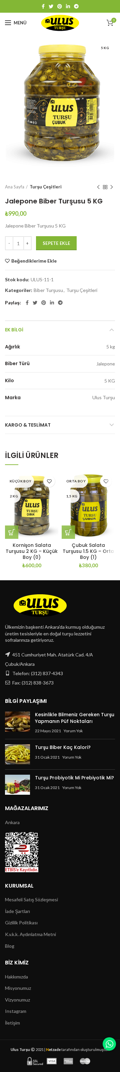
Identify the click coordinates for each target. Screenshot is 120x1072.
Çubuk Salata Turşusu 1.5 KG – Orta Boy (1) (88, 551)
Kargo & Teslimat (28, 425)
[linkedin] (68, 6)
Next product (111, 187)
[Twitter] (51, 6)
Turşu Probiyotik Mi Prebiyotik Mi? (74, 777)
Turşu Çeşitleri (46, 186)
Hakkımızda (16, 976)
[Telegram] (76, 6)
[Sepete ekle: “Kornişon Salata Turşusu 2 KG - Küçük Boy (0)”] (11, 532)
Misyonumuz (18, 988)
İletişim (12, 1023)
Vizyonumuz (17, 1000)
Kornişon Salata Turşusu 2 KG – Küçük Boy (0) (32, 551)
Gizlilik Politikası (21, 922)
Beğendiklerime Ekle (34, 261)
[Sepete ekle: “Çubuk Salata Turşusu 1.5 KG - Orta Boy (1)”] (68, 532)
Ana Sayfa (14, 186)
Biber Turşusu (48, 290)
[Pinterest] (59, 6)
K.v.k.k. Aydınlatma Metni (30, 934)
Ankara (12, 822)
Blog (9, 946)
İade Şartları (17, 911)
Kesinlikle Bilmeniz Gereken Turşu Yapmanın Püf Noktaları (74, 718)
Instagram (15, 1011)
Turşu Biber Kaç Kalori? (63, 747)
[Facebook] (43, 6)
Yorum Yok (73, 730)
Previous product (98, 187)
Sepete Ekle (56, 243)
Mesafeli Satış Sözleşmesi (31, 899)
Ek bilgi (14, 329)
